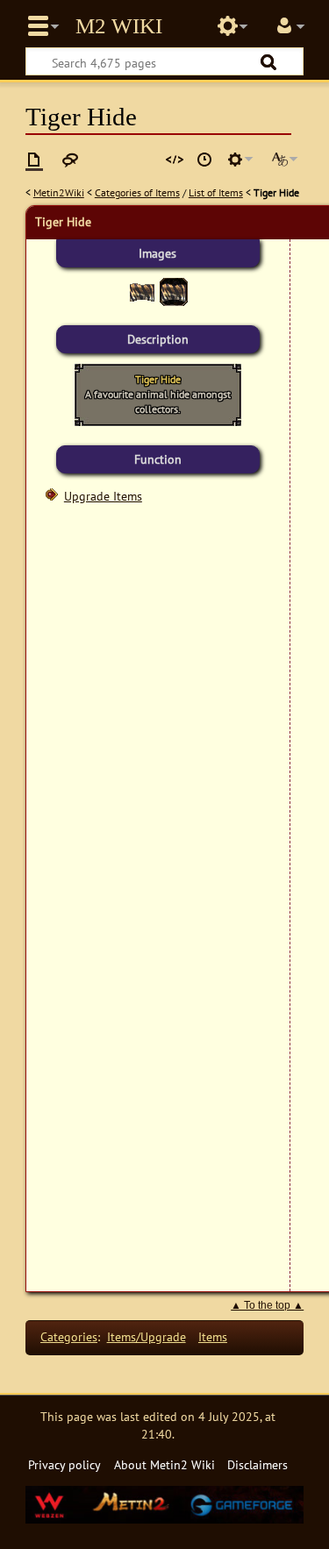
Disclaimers (257, 1464)
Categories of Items (137, 192)
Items (212, 1336)
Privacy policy (64, 1464)
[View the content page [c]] (34, 159)
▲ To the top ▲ (267, 1305)
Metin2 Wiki (118, 26)
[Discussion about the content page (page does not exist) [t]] (70, 159)
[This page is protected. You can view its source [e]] (174, 159)
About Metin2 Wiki (164, 1464)
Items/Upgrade (146, 1336)
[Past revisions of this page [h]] (204, 159)
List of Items (216, 192)
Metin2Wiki (58, 192)
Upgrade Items (103, 495)
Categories (68, 1336)
